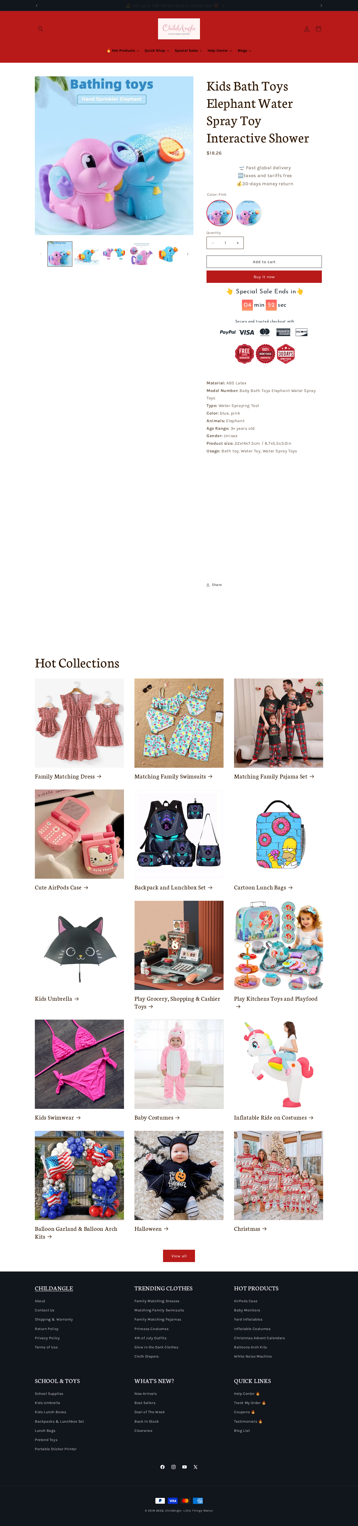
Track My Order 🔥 (250, 1403)
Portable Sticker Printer (56, 1449)
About (40, 1301)
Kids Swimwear (54, 1117)
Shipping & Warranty (54, 1319)
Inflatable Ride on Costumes (270, 1117)
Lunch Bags (45, 1430)
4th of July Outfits (150, 1338)
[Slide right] (187, 254)
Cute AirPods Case (58, 887)
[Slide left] (40, 254)
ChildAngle (173, 1510)
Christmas (247, 1228)
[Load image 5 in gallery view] (168, 254)
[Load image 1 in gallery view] (60, 254)
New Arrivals (145, 1393)
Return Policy (47, 1329)
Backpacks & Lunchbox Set (59, 1421)
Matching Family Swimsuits (170, 776)
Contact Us (45, 1310)
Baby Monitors (247, 1310)
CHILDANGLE (54, 1288)
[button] (40, 29)
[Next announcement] (321, 5)
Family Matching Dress (65, 776)
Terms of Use (46, 1347)
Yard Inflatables (248, 1319)
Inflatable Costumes (252, 1329)
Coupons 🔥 (244, 1412)
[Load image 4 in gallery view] (141, 254)
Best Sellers (144, 1403)
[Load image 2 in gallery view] (87, 254)
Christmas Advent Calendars (259, 1338)
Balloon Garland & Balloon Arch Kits (76, 1232)
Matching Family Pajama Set (271, 776)
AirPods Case (245, 1301)
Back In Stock (146, 1421)
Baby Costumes (153, 1117)
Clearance (143, 1430)
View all (179, 1256)
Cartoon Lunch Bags (260, 887)
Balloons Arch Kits (250, 1347)
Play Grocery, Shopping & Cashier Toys (177, 1002)
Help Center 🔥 (247, 1393)
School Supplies (49, 1393)
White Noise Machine (253, 1356)
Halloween (148, 1228)
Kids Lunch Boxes (50, 1412)
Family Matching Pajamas (157, 1319)
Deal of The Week (149, 1412)
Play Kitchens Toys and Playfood (276, 998)
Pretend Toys (46, 1440)
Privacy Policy (47, 1338)
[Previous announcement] (36, 5)
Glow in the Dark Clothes (156, 1347)
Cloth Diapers (146, 1356)
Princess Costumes (151, 1329)
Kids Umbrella (53, 998)
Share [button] (217, 584)
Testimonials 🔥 (248, 1421)
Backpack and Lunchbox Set (170, 887)
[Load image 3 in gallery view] (114, 254)
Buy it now (264, 276)
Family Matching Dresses (157, 1301)
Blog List (242, 1430)
